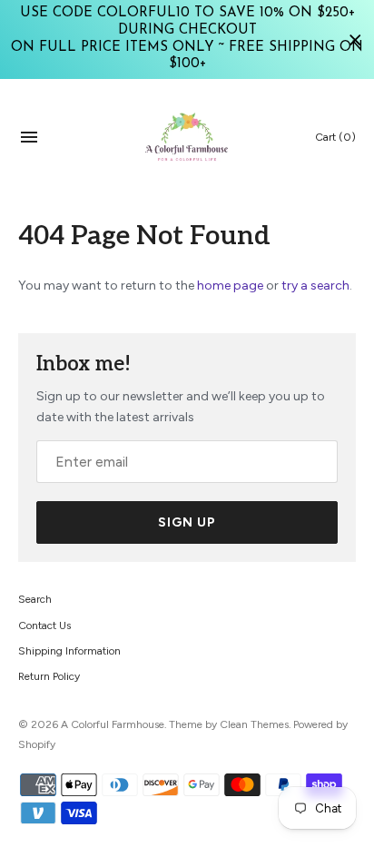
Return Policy (49, 676)
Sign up (187, 522)
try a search (315, 285)
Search (35, 599)
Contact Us (44, 625)
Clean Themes (254, 724)
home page (230, 285)
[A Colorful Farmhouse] (187, 137)
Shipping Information (69, 651)
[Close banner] (355, 39)
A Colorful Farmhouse (112, 724)
